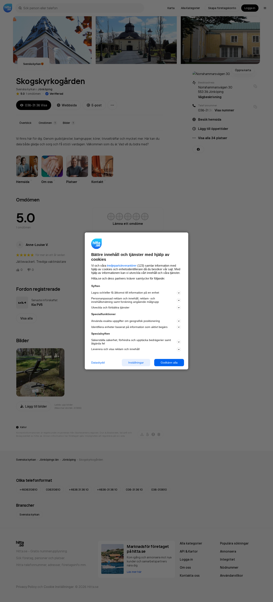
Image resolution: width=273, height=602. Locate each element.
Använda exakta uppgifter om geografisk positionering (125, 321)
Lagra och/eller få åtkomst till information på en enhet (125, 292)
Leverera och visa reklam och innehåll (115, 349)
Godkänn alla (169, 362)
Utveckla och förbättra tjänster (110, 307)
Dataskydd (98, 362)
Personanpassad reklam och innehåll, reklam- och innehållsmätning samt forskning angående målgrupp (125, 300)
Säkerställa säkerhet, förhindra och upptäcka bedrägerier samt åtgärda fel (131, 341)
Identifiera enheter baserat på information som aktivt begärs (129, 327)
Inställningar (136, 362)
